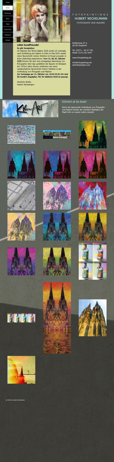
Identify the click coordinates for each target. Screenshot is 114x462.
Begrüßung (17, 40)
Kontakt (8, 40)
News (7, 24)
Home (7, 2)
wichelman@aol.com (81, 65)
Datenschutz (7, 29)
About (7, 18)
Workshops (7, 13)
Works (8, 8)
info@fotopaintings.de (82, 63)
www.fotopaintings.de (81, 58)
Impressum (8, 35)
